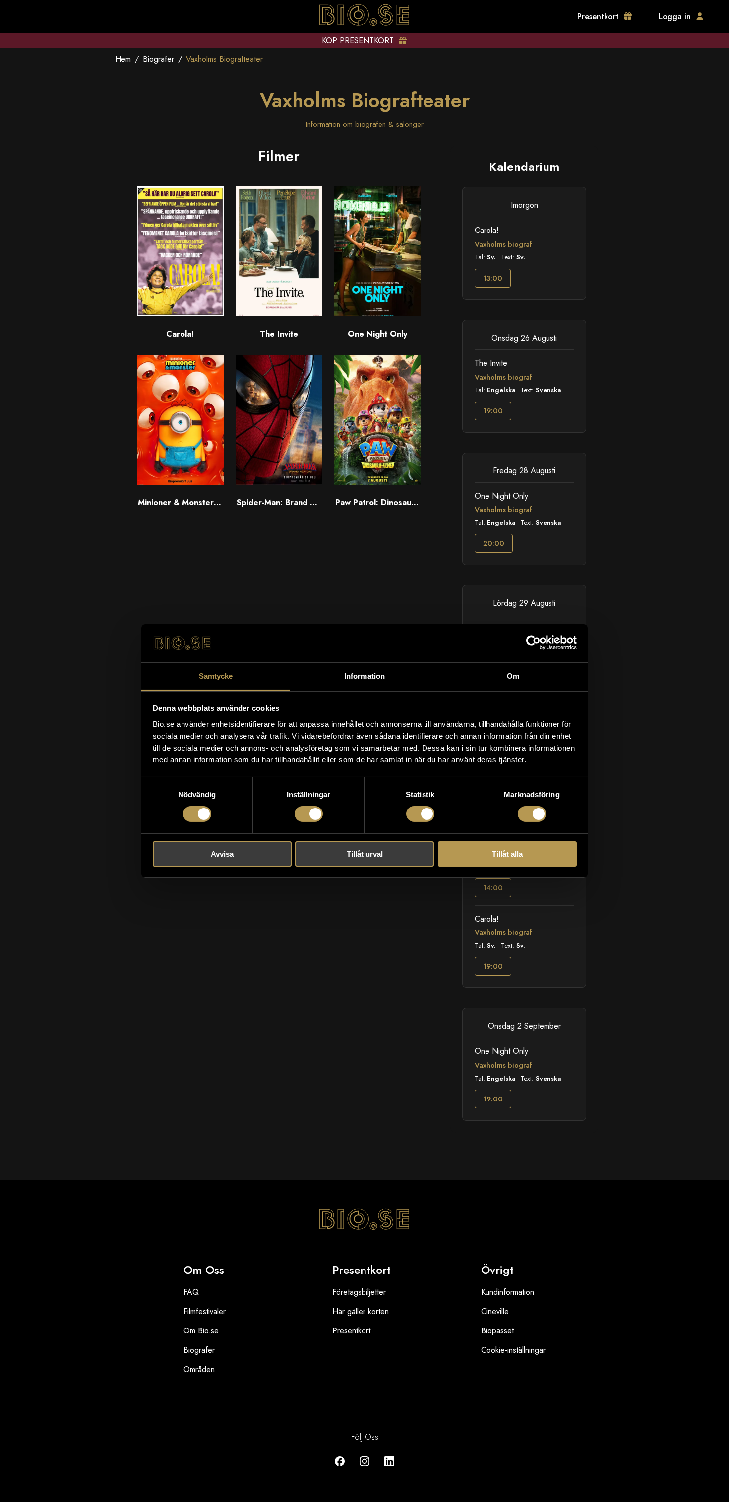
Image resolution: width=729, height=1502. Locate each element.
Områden (199, 1369)
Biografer (158, 59)
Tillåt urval (365, 854)
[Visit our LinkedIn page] (389, 1468)
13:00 (492, 278)
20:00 (493, 543)
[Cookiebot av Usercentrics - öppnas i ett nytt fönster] (533, 642)
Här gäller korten (360, 1311)
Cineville (495, 1311)
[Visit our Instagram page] (364, 1468)
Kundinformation (507, 1292)
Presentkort (351, 1330)
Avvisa (222, 854)
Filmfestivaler (204, 1311)
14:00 (493, 888)
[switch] (309, 814)
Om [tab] (513, 676)
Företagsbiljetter (359, 1292)
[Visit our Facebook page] (340, 1468)
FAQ (191, 1292)
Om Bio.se (201, 1330)
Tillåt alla (507, 854)
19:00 (493, 411)
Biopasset (497, 1330)
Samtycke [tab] (216, 676)
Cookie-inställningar (513, 1350)
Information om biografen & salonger (365, 124)
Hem (123, 59)
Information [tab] (364, 676)
